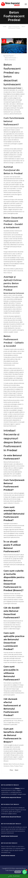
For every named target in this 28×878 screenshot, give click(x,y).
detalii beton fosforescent (9, 836)
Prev (11, 770)
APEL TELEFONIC (14, 876)
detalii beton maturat (8, 855)
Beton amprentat (8, 271)
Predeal (16, 766)
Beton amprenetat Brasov (17, 414)
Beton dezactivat (18, 271)
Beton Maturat (8, 273)
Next (16, 770)
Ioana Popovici (9, 56)
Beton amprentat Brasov (19, 868)
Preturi (21, 766)
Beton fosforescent (10, 58)
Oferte (12, 766)
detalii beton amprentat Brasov (11, 797)
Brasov (22, 764)
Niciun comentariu (10, 60)
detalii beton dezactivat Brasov (11, 817)
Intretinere (6, 766)
